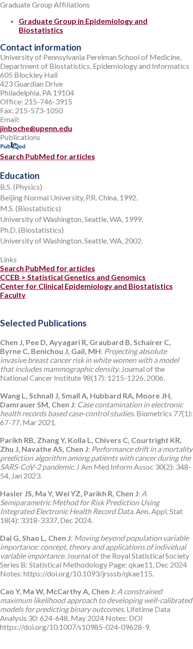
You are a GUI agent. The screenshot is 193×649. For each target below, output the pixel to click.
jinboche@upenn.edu (36, 128)
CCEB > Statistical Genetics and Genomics (73, 277)
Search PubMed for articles (47, 156)
